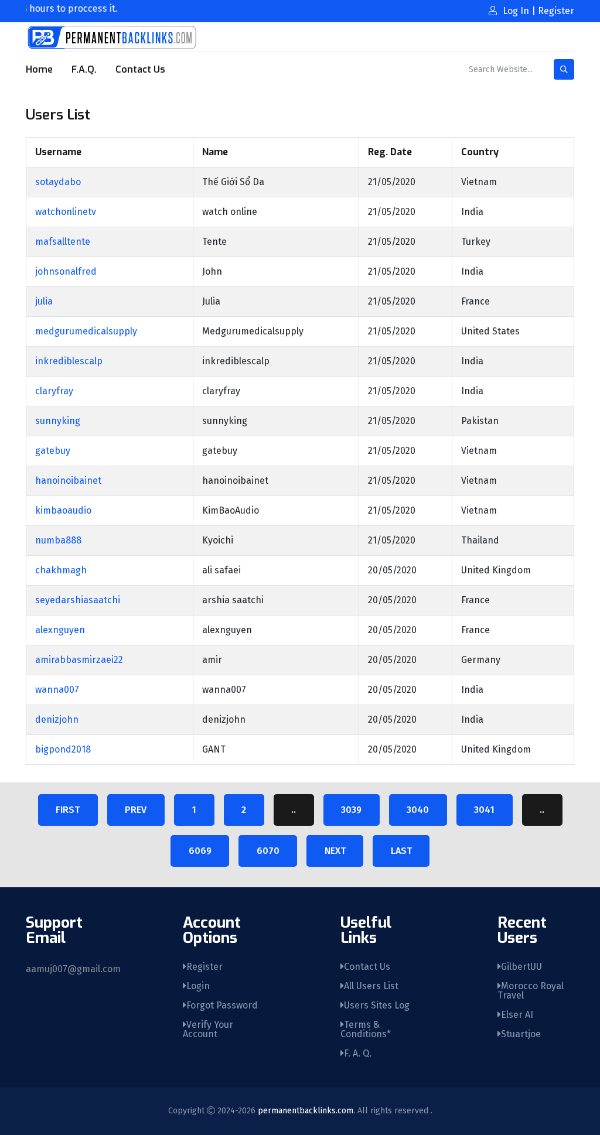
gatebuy (52, 450)
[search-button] (564, 69)
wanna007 (57, 689)
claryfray (54, 390)
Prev (135, 809)
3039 (351, 809)
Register (204, 967)
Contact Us (140, 69)
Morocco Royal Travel (530, 990)
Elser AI (517, 1015)
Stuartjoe (521, 1034)
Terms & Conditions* (365, 1029)
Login (198, 986)
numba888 (58, 540)
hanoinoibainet (68, 480)
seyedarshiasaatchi (77, 600)
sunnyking (57, 420)
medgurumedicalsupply (86, 331)
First (68, 809)
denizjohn (57, 719)
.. (293, 809)
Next (335, 850)
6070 (268, 850)
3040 (418, 809)
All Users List (371, 986)
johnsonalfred (66, 271)
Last (401, 850)
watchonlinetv (65, 211)
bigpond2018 (63, 749)
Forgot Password (222, 1005)
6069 (200, 850)
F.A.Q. (84, 69)
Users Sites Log (377, 1005)
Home (39, 69)
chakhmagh (61, 570)
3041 (484, 809)
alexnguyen (60, 629)
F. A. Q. (357, 1053)
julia (44, 301)
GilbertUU (521, 967)
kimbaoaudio (63, 510)
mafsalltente (62, 241)
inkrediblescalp (69, 361)
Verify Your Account (208, 1029)
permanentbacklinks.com (305, 1111)
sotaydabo (58, 181)
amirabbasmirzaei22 (79, 659)
